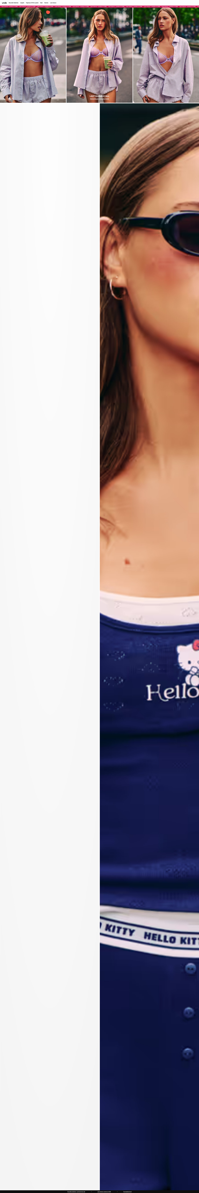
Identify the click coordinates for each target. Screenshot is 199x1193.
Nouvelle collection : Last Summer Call (76, 1191)
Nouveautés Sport (127, 1191)
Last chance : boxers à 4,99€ (104, 1191)
